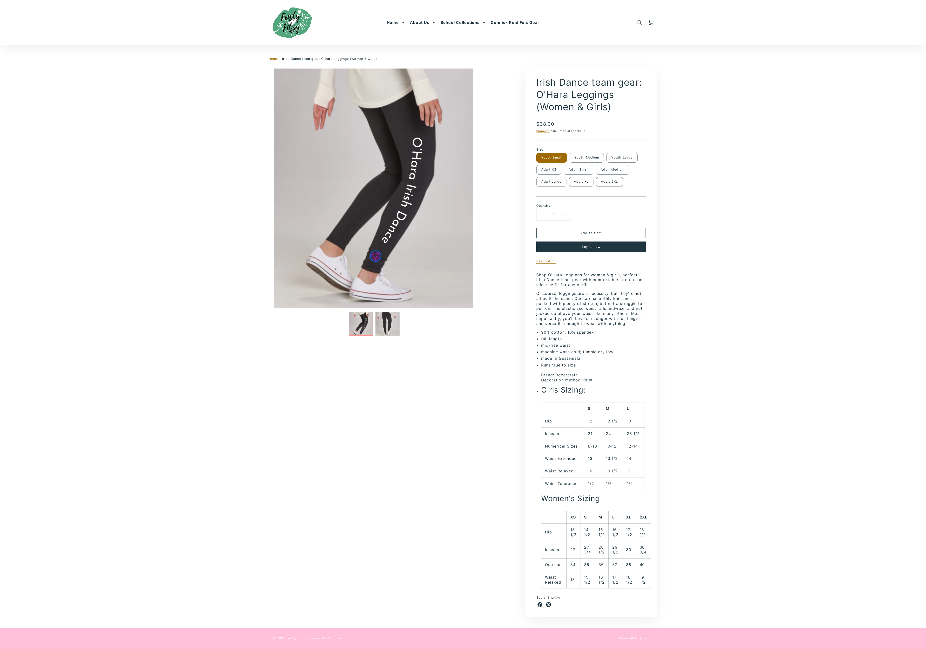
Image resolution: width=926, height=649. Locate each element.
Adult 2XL (609, 181)
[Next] (482, 188)
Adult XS (548, 169)
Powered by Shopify (324, 638)
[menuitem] (396, 22)
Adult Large (551, 181)
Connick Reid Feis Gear (515, 22)
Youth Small (551, 157)
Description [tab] (546, 261)
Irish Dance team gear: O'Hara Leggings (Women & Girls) (329, 59)
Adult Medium (612, 169)
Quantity (543, 205)
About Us (419, 22)
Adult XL (581, 181)
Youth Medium (586, 157)
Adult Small (578, 169)
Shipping (543, 131)
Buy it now (591, 247)
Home (393, 22)
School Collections (460, 22)
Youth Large (622, 157)
